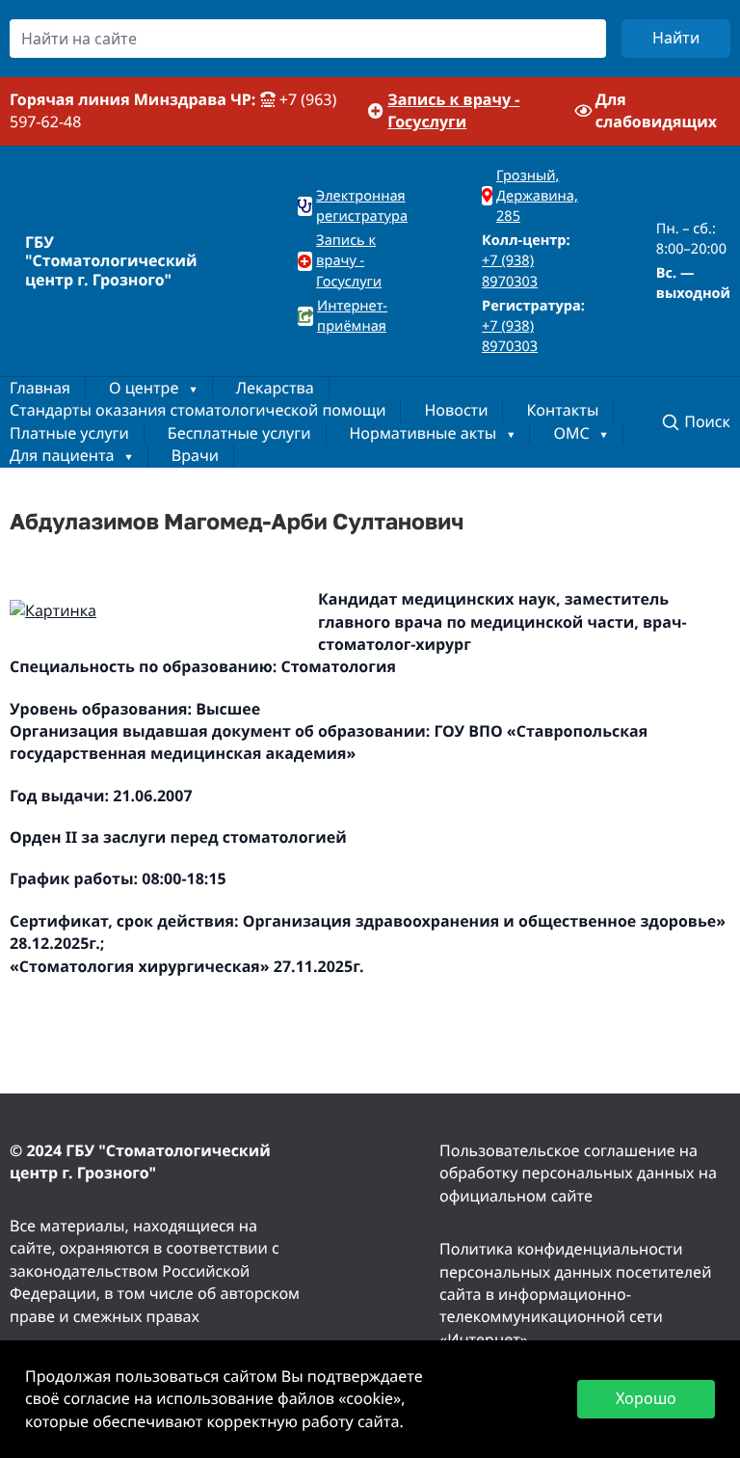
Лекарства (275, 387)
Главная (40, 387)
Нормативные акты (423, 433)
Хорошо (646, 1398)
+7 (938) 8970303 (510, 270)
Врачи (195, 455)
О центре (143, 387)
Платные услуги (69, 433)
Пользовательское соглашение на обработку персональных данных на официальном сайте (578, 1173)
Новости (456, 409)
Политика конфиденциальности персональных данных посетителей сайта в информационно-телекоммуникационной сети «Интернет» (575, 1293)
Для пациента (62, 455)
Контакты (562, 409)
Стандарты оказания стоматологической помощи (197, 409)
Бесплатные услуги (239, 433)
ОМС (571, 433)
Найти (676, 37)
